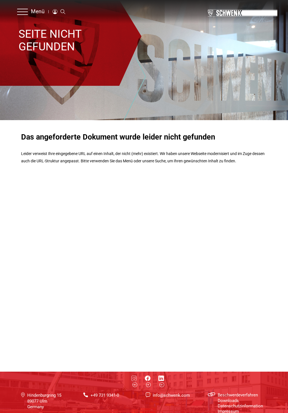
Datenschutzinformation (240, 405)
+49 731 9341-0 (105, 395)
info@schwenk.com (171, 395)
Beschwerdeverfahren (238, 395)
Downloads (228, 400)
